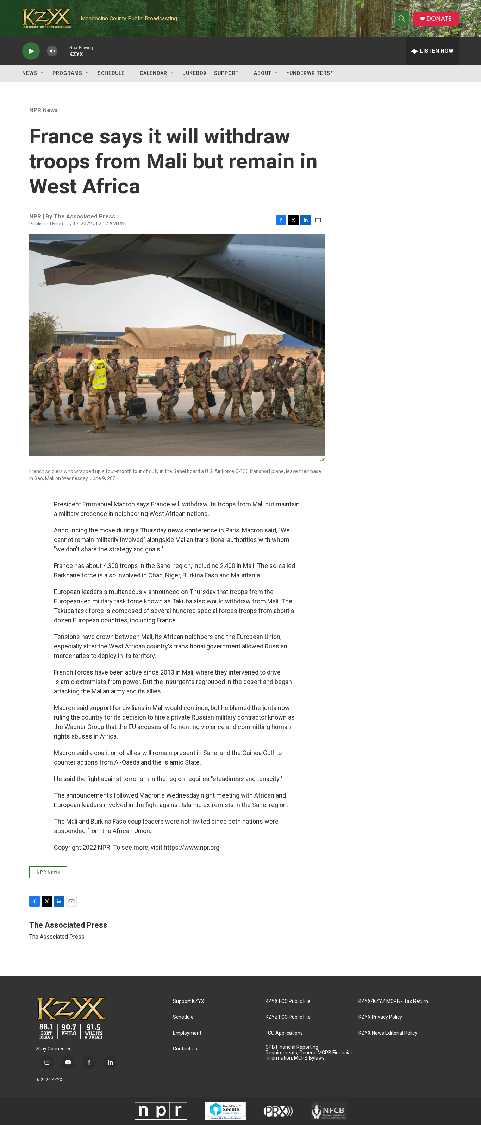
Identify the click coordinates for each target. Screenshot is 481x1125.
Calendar (153, 73)
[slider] (63, 51)
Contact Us (185, 1049)
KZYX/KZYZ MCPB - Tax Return (393, 1001)
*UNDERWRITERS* (310, 73)
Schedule (111, 73)
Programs (67, 73)
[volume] (52, 51)
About (262, 73)
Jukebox (194, 73)
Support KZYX (188, 1001)
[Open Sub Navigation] (42, 73)
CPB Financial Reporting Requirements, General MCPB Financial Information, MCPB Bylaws (309, 1052)
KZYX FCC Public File (288, 1001)
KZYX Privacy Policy (380, 1017)
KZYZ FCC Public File (288, 1017)
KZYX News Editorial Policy (387, 1033)
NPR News (43, 110)
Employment (187, 1033)
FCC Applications (284, 1033)
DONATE (439, 18)
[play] (31, 51)
